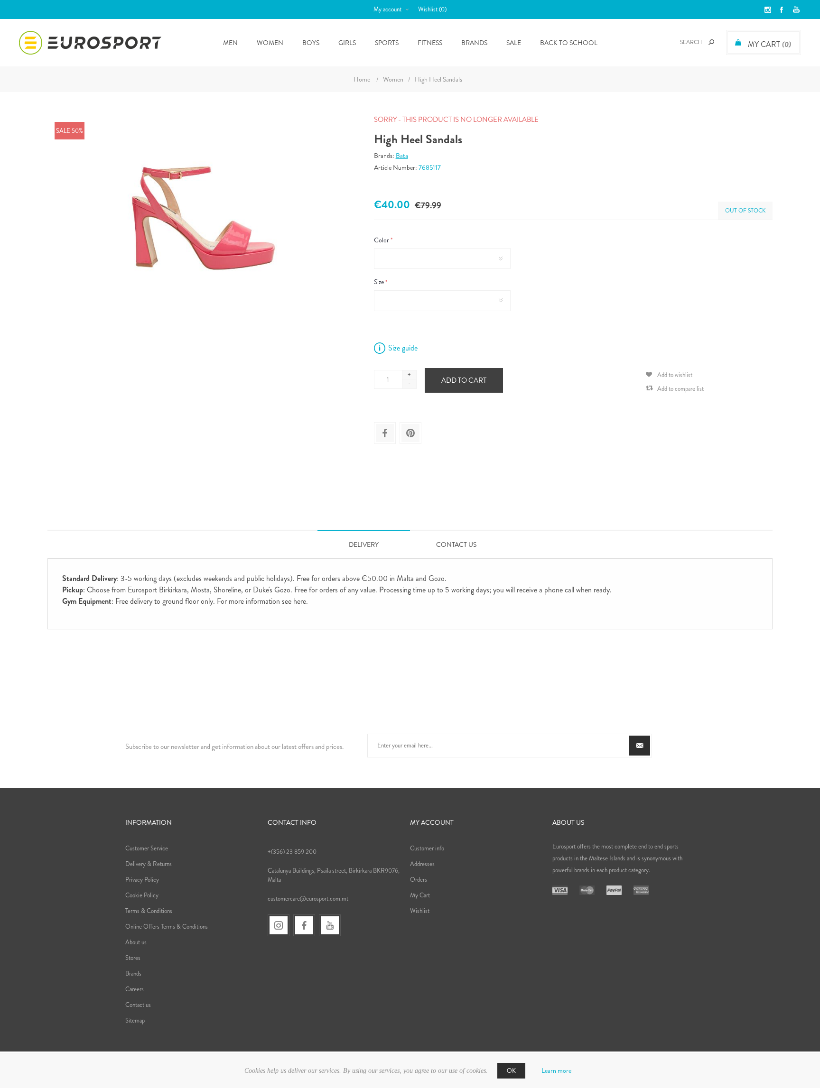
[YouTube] (330, 925)
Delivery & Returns (148, 863)
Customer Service (146, 848)
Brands (474, 42)
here (299, 601)
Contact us (138, 1004)
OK (511, 1070)
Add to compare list (680, 388)
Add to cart (463, 380)
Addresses (422, 863)
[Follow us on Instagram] (279, 925)
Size (379, 282)
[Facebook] (304, 925)
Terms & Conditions (148, 910)
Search (711, 42)
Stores (132, 957)
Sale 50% (69, 130)
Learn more (556, 1070)
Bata (402, 155)
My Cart (420, 895)
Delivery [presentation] (364, 544)
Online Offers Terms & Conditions (166, 926)
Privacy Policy (142, 879)
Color (382, 240)
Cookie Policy (141, 895)
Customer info (427, 848)
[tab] (363, 544)
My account (387, 9)
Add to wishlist (674, 374)
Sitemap (135, 1020)
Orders (418, 879)
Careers (134, 989)
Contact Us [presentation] (456, 544)
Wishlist (419, 910)
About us (136, 942)
